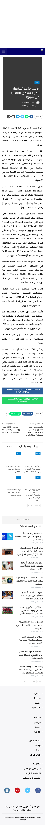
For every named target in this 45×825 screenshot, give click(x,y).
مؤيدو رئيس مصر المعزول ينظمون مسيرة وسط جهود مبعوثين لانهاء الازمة (34, 431)
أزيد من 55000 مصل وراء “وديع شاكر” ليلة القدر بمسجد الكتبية (11, 430)
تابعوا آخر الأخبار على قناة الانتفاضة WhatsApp (21, 400)
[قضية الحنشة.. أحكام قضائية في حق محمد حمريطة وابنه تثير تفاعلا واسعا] (7, 595)
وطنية (37, 698)
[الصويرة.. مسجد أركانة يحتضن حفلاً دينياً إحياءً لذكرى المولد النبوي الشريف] (7, 565)
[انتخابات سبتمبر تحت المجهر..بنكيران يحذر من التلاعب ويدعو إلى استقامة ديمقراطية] (7, 640)
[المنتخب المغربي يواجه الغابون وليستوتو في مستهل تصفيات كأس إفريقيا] (7, 610)
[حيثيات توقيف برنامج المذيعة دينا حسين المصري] (12, 458)
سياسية (36, 708)
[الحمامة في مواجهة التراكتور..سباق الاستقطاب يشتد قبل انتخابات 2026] (7, 536)
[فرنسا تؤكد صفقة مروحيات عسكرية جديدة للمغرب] (12, 481)
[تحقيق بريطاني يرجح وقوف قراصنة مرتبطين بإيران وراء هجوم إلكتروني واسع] (32, 481)
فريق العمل (22, 806)
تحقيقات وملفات (32, 778)
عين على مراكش (32, 769)
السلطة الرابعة (33, 773)
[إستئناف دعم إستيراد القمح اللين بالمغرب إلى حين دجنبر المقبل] (32, 458)
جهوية (37, 693)
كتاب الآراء (35, 755)
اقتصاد (37, 718)
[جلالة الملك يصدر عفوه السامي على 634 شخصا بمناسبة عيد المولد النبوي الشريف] (7, 669)
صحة (38, 750)
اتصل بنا (9, 806)
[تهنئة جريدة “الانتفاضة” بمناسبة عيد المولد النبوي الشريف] (7, 625)
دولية (37, 82)
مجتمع (37, 722)
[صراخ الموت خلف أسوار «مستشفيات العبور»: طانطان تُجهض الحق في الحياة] (7, 551)
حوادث (37, 732)
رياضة (38, 745)
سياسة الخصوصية (22, 810)
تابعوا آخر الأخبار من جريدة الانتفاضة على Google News (21, 391)
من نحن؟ (35, 806)
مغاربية (37, 764)
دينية (38, 727)
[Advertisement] (22, 24)
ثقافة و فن (35, 741)
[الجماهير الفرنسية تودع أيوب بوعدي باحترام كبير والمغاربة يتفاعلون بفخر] (7, 654)
